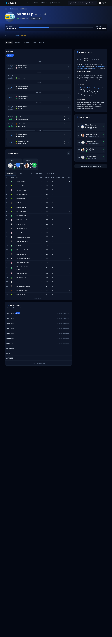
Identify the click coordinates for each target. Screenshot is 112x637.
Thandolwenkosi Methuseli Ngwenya (88, 88)
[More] (63, 2)
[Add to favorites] (36, 14)
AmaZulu (94, 68)
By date (10, 55)
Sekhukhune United (93, 136)
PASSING (39, 173)
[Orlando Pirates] (12, 203)
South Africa (80, 66)
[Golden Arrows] (12, 278)
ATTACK (20, 173)
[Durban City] (12, 224)
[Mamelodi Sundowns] (12, 186)
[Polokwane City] (12, 290)
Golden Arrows (92, 158)
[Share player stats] (68, 153)
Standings (27, 42)
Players (41, 42)
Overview (9, 42)
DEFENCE (29, 173)
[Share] (40, 14)
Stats (34, 42)
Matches (17, 42)
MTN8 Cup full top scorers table (91, 166)
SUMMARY (10, 173)
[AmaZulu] (12, 181)
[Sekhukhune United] (12, 190)
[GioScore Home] (10, 3)
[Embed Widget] (45, 14)
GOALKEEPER (50, 173)
